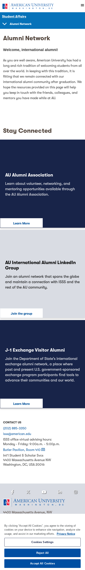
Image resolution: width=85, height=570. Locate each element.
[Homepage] (42, 502)
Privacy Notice (66, 533)
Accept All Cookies (42, 563)
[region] (42, 542)
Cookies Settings (42, 542)
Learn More (21, 223)
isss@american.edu (17, 434)
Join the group (21, 313)
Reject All (42, 552)
